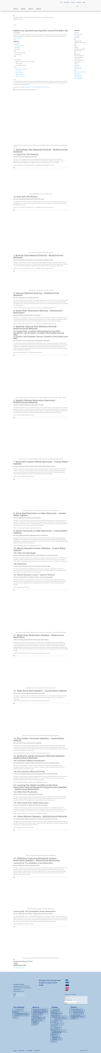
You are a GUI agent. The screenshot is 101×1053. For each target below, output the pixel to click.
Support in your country (56, 1040)
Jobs (61, 2)
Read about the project (19, 967)
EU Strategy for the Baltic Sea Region (38, 1019)
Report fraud (37, 1050)
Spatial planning (19, 74)
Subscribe (79, 2)
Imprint (15, 1050)
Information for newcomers (56, 1014)
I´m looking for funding (18, 1011)
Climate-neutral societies (57, 1025)
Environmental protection (21, 69)
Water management (20, 76)
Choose (15, 963)
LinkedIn (76, 63)
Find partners (67, 2)
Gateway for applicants (55, 1011)
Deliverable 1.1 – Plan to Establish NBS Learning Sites (37, 87)
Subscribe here (77, 67)
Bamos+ (73, 2)
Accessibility (29, 1050)
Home (14, 24)
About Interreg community (37, 1015)
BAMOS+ (74, 1018)
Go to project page (18, 45)
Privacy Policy (21, 1050)
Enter (66, 1003)
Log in (83, 2)
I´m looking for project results (20, 1016)
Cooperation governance (56, 1028)
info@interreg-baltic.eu (20, 995)
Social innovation (20, 72)
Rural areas (18, 70)
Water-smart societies (56, 1021)
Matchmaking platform (56, 1033)
